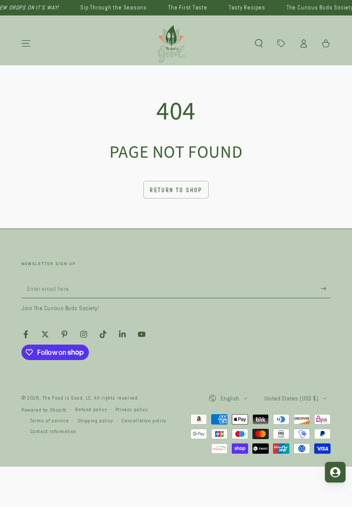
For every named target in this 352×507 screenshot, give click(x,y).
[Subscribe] (326, 288)
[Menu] (26, 43)
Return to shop (176, 190)
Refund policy (91, 409)
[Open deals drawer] (281, 43)
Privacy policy (131, 409)
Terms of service (49, 420)
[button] (259, 43)
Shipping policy (95, 420)
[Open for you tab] (335, 472)
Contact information (53, 431)
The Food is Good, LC (66, 397)
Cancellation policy (143, 420)
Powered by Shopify (44, 409)
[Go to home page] (172, 43)
